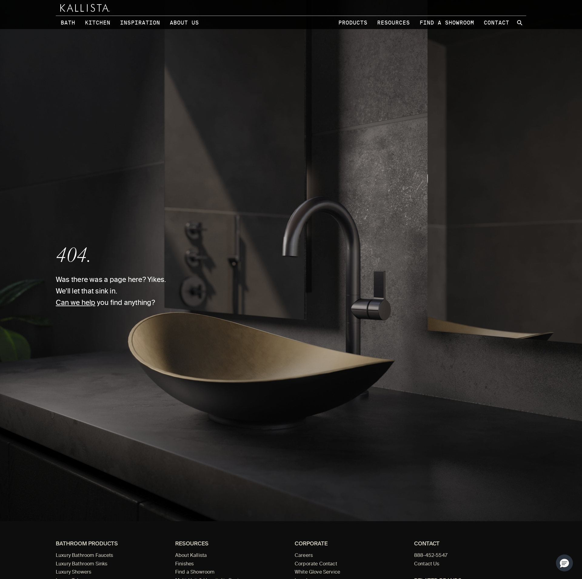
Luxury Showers (73, 572)
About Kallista (191, 555)
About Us (184, 22)
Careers (304, 555)
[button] (564, 562)
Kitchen (97, 22)
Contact (496, 22)
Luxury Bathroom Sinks (81, 564)
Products (352, 22)
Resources (393, 22)
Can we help (75, 303)
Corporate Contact (316, 564)
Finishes (184, 564)
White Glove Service (317, 572)
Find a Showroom (447, 22)
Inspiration (140, 22)
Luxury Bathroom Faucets (84, 555)
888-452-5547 (430, 555)
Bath (68, 22)
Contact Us (427, 564)
